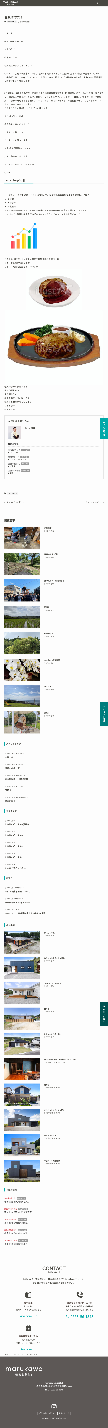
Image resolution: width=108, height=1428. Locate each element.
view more (26, 1316)
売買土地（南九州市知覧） (17, 1222)
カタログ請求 (103, 1016)
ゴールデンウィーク (18, 459)
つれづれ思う (11, 22)
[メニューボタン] (105, 3)
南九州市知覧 (23, 1209)
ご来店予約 (103, 430)
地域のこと (25, 464)
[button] (79, 1316)
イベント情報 (103, 716)
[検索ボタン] (98, 3)
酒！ (11, 473)
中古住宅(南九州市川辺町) (16, 1201)
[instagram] (54, 1407)
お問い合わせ (64, 1413)
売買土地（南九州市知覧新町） (19, 1212)
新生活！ (13, 466)
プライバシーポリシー (47, 1413)
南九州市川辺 (21, 1198)
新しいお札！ (15, 452)
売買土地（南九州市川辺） (17, 1243)
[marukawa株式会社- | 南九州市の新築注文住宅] (10, 3)
